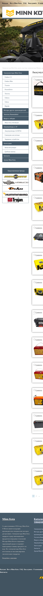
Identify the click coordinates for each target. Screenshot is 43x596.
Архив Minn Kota (9, 160)
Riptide (7, 106)
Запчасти (7, 156)
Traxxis (7, 85)
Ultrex (7, 102)
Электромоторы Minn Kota (13, 73)
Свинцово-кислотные (12, 135)
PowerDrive (8, 89)
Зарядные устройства (12, 139)
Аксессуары (8, 143)
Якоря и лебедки (9, 118)
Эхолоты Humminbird (11, 114)
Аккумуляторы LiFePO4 (13, 131)
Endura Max (9, 81)
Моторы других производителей (15, 110)
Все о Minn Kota (16, 3)
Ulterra (7, 98)
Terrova (7, 94)
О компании (37, 569)
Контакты (3, 572)
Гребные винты (10, 152)
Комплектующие (10, 147)
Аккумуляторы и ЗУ (10, 127)
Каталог (5, 3)
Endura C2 (8, 77)
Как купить (32, 3)
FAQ (24, 3)
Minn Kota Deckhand (12, 123)
